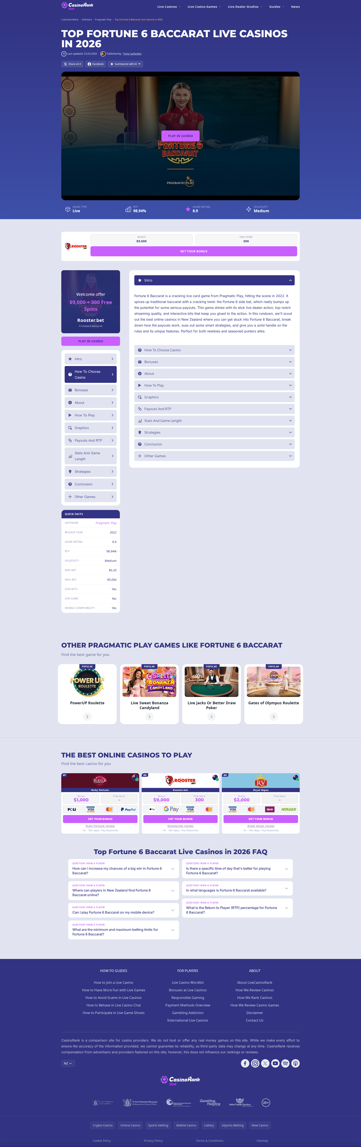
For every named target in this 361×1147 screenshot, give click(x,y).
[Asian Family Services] (241, 1102)
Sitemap (262, 1141)
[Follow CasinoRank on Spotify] (285, 1063)
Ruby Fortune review (100, 826)
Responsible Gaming (187, 997)
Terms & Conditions (210, 1141)
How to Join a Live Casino (113, 982)
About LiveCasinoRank (254, 982)
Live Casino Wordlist (188, 982)
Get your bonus (193, 251)
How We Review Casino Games (254, 1005)
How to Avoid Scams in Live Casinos (113, 997)
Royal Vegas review (260, 826)
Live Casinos (167, 6)
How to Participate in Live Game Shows (114, 1012)
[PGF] (178, 1102)
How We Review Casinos (254, 990)
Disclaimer (254, 1012)
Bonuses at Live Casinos (188, 990)
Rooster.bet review (180, 826)
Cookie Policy (102, 1141)
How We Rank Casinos (254, 997)
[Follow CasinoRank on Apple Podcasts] (295, 1063)
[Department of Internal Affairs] (102, 1102)
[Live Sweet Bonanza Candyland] (149, 694)
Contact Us (254, 1020)
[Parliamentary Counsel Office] (140, 1102)
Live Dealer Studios (243, 6)
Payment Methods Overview (187, 1005)
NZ (66, 1063)
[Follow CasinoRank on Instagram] (255, 1063)
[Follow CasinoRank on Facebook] (245, 1063)
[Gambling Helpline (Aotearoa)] (210, 1102)
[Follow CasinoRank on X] (265, 1063)
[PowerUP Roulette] (87, 694)
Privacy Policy (153, 1141)
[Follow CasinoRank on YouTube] (275, 1063)
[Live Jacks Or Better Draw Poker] (211, 694)
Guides (274, 6)
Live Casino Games (202, 6)
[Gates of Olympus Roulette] (273, 694)
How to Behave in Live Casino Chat (113, 1005)
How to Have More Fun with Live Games (113, 990)
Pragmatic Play (106, 523)
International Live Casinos (187, 1020)
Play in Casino (180, 136)
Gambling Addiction (188, 1012)
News (295, 6)
